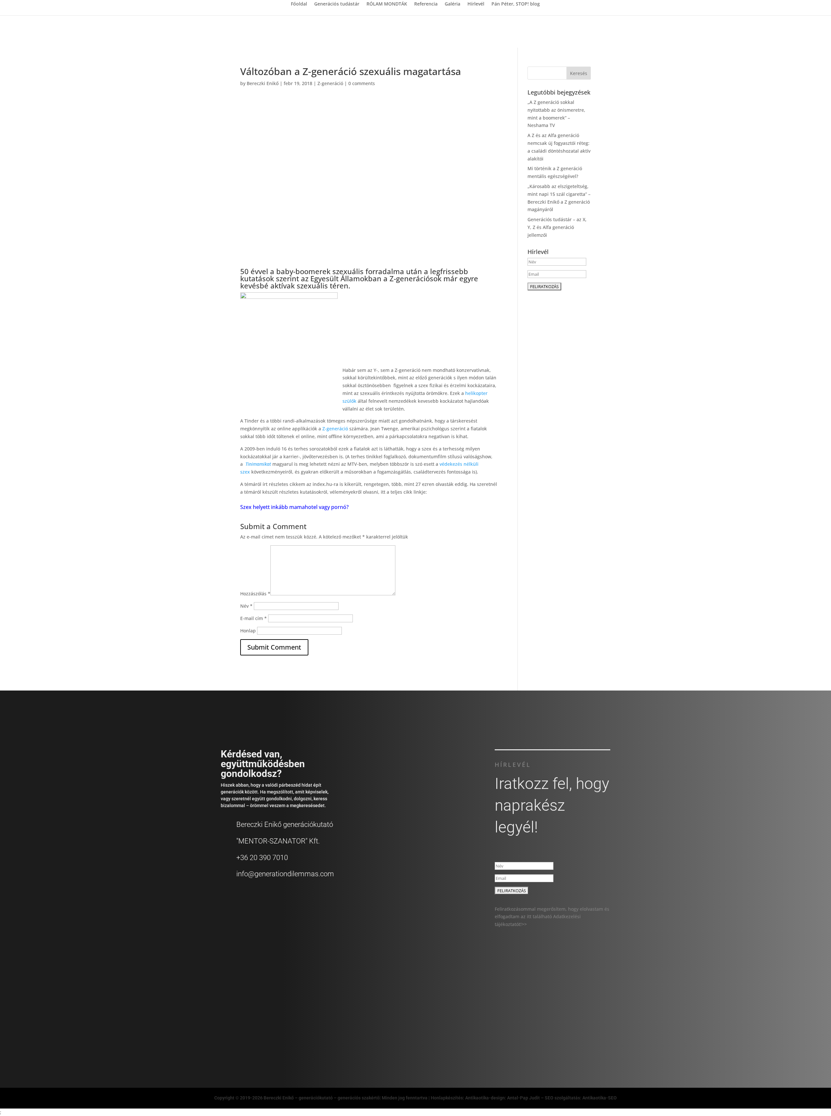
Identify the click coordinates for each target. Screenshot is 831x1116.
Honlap (248, 631)
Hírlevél (475, 4)
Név (246, 606)
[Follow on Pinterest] (600, 1019)
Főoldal (299, 4)
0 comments (361, 83)
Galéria (452, 4)
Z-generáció (330, 83)
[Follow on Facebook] (543, 1019)
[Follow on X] (558, 1019)
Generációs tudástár (336, 4)
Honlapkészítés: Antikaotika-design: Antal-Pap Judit (486, 1097)
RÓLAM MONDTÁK (386, 4)
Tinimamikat (258, 464)
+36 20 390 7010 (262, 858)
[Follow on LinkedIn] (586, 1019)
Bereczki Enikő (263, 83)
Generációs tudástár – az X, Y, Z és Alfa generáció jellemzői (557, 227)
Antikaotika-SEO (599, 1097)
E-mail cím (253, 618)
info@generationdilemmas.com (285, 874)
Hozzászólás (255, 593)
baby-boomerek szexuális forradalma (340, 271)
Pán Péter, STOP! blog (515, 4)
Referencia (426, 4)
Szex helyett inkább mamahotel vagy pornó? (294, 507)
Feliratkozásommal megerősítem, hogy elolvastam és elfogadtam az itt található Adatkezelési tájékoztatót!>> (552, 917)
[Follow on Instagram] (572, 1019)
